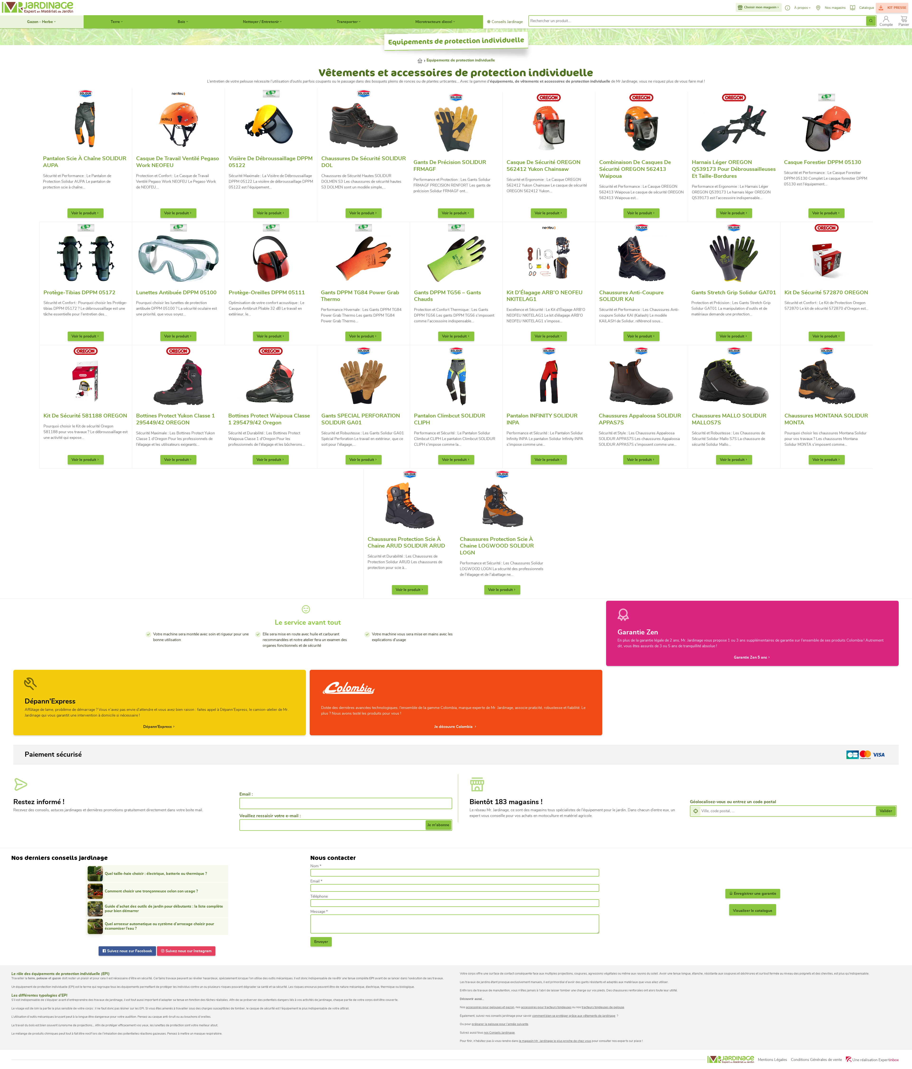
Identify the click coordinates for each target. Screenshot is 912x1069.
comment (538, 1015)
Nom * (315, 866)
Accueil (422, 60)
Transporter (347, 22)
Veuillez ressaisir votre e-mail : (270, 816)
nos (486, 1032)
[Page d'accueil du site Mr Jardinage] (37, 7)
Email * (316, 881)
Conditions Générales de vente (816, 1060)
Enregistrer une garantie (754, 894)
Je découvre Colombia (454, 727)
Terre (115, 22)
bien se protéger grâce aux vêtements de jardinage (580, 1015)
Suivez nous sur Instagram (188, 951)
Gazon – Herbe (40, 22)
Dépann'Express (157, 727)
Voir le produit (83, 213)
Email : (246, 794)
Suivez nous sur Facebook (129, 951)
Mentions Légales (772, 1060)
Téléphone (319, 896)
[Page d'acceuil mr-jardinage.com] (731, 1059)
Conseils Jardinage (507, 22)
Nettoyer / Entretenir (261, 22)
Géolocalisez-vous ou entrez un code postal (733, 802)
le (520, 1041)
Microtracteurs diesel (433, 22)
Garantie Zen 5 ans (750, 657)
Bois (181, 22)
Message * (319, 912)
